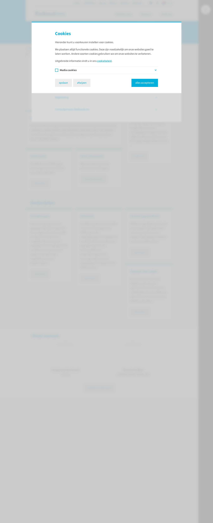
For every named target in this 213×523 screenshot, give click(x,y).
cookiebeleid (104, 61)
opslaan (63, 83)
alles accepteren (144, 83)
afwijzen (82, 83)
